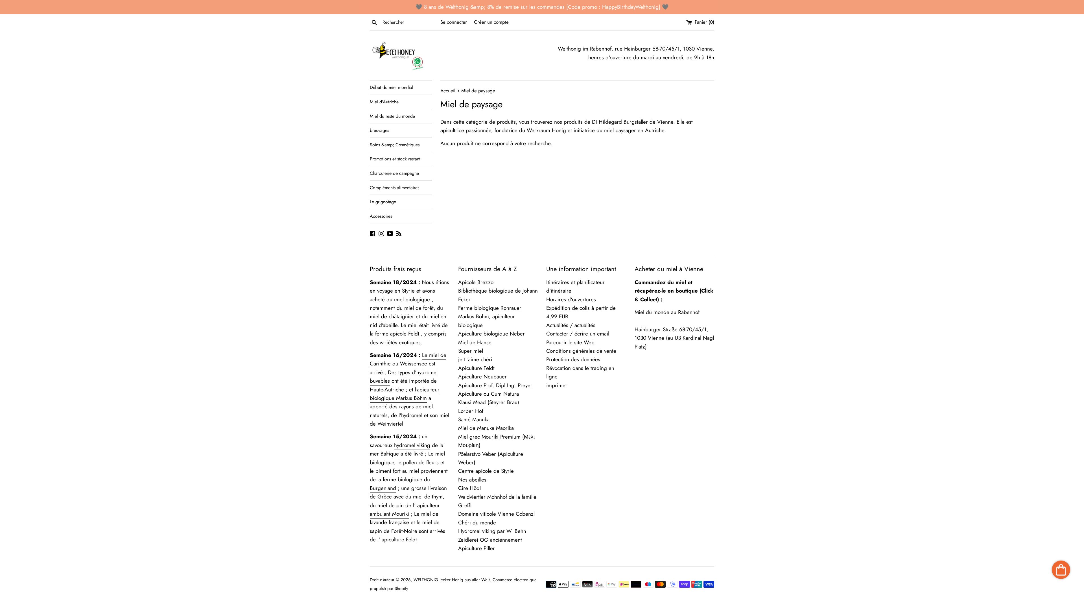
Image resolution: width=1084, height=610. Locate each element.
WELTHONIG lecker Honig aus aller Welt (452, 580)
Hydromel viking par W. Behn (492, 531)
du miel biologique (408, 299)
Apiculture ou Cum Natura (488, 394)
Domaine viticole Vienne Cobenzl (496, 514)
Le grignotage (383, 202)
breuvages (379, 130)
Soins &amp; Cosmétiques (394, 144)
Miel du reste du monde (392, 116)
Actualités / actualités (570, 325)
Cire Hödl (469, 488)
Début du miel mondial (391, 87)
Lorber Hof (470, 411)
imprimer (556, 385)
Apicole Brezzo (475, 282)
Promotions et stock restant (395, 159)
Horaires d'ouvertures (571, 299)
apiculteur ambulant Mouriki (405, 510)
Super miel (470, 351)
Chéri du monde (477, 522)
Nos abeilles (472, 479)
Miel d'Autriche (384, 102)
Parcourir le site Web (570, 342)
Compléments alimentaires (394, 187)
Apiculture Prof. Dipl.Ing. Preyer (495, 385)
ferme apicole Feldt (397, 333)
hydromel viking (412, 445)
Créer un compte (491, 22)
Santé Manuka (473, 419)
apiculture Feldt (399, 539)
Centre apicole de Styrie (486, 471)
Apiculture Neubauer (482, 376)
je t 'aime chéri (475, 359)
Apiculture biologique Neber (491, 333)
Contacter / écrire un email (577, 333)
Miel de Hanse (474, 342)
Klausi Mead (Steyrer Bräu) (488, 402)
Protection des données (573, 359)
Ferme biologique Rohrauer (489, 308)
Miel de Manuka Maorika (486, 428)
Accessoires (381, 216)
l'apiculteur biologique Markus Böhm (405, 394)
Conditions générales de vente (581, 351)
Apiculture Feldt (476, 368)
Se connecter (453, 22)
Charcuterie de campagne (394, 173)
